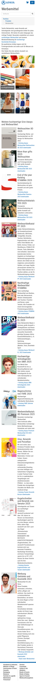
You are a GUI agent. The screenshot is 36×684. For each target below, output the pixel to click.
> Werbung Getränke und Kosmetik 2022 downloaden (25, 654)
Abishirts (22, 670)
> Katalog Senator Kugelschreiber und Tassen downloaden (24, 567)
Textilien (5, 19)
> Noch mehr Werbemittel (26, 659)
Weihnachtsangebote (26, 678)
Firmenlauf (6, 680)
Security (6, 670)
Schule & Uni (24, 668)
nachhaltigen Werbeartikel (10, 37)
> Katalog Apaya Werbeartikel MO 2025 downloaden (25, 168)
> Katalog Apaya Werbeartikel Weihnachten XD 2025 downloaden (26, 145)
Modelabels (7, 678)
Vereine (22, 665)
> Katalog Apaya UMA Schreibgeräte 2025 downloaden (24, 385)
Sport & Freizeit (25, 676)
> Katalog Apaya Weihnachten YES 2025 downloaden (25, 217)
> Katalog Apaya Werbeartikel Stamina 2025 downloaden (24, 194)
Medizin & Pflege (8, 666)
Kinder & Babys (24, 674)
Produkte (8, 21)
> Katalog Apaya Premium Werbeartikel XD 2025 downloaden (26, 433)
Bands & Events (25, 672)
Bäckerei (6, 674)
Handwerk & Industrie (10, 665)
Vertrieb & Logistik (9, 676)
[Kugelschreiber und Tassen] (9, 506)
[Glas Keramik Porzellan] (9, 447)
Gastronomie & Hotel (10, 668)
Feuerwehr (23, 666)
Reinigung (6, 672)
